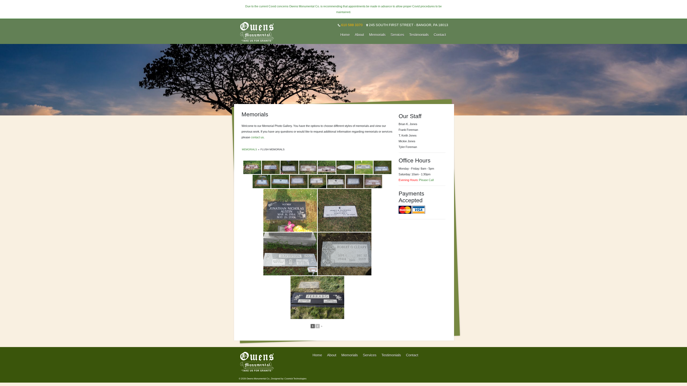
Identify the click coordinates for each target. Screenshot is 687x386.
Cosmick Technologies (295, 378)
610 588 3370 (351, 25)
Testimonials (419, 35)
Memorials (377, 35)
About (359, 35)
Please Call (426, 180)
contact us (257, 137)
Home (345, 35)
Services (397, 35)
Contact (440, 35)
